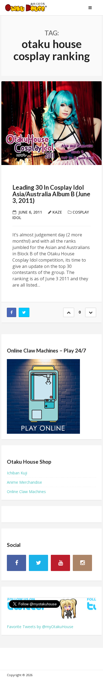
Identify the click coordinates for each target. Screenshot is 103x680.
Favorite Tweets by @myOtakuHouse (40, 626)
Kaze (57, 212)
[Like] (68, 312)
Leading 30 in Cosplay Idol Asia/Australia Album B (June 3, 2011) (51, 194)
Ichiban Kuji (17, 472)
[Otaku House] (31, 7)
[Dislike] (90, 312)
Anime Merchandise (24, 482)
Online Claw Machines (26, 491)
